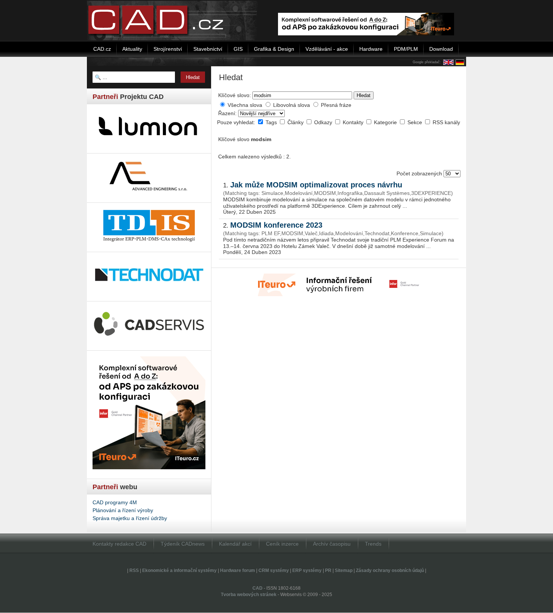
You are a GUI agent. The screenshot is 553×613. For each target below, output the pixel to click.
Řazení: (228, 113)
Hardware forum (237, 570)
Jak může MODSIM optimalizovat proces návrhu (316, 185)
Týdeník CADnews (183, 544)
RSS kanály (446, 122)
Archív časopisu (332, 544)
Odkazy (324, 122)
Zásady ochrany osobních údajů (390, 570)
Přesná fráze (336, 105)
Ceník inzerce (282, 544)
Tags (272, 122)
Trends (373, 544)
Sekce (415, 122)
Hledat (364, 95)
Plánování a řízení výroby (123, 510)
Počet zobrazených (420, 173)
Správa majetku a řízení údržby (130, 518)
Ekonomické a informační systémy (179, 570)
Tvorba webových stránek (248, 594)
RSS (134, 570)
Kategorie (386, 122)
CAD (257, 588)
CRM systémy (273, 570)
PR (328, 570)
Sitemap (343, 570)
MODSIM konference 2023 (276, 225)
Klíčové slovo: (234, 95)
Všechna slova (245, 105)
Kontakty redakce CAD (119, 544)
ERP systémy (307, 570)
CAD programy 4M (115, 502)
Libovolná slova (291, 105)
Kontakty (354, 122)
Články (296, 122)
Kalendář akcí (235, 544)
